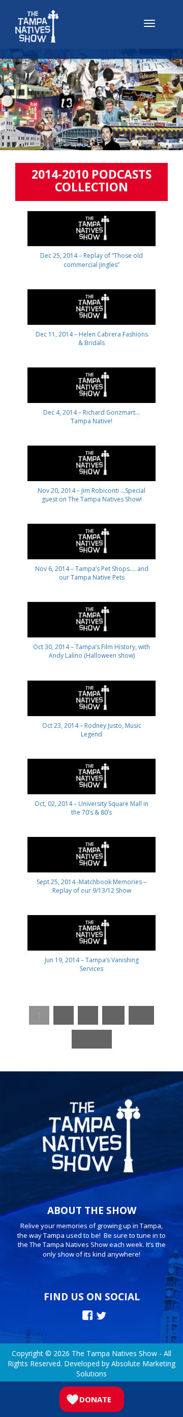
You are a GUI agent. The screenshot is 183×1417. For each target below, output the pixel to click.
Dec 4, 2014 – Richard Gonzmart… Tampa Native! (91, 416)
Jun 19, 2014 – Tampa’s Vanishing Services (92, 964)
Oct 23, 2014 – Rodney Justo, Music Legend (91, 729)
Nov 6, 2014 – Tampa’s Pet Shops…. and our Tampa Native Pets (91, 573)
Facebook (87, 1315)
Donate (95, 1399)
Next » (91, 1039)
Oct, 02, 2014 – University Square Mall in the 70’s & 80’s (91, 808)
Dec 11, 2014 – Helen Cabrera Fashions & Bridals (92, 338)
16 (141, 1015)
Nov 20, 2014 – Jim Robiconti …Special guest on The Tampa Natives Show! (91, 494)
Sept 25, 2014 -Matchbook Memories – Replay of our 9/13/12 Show (91, 886)
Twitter (101, 1316)
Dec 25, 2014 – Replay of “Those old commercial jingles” (91, 259)
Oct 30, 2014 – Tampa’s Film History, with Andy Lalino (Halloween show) (91, 651)
